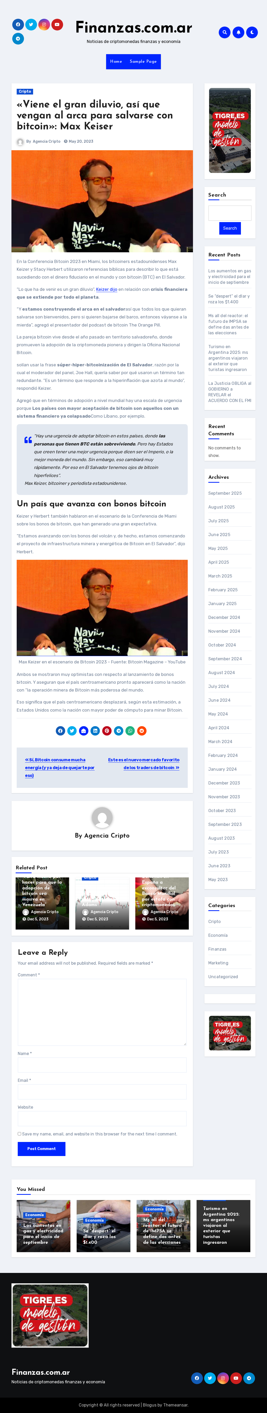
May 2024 (218, 714)
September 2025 (225, 493)
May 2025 (218, 548)
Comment (29, 974)
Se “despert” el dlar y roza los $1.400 (99, 1237)
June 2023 (219, 865)
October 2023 (222, 810)
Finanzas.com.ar (133, 28)
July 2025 (218, 520)
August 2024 (221, 672)
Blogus (149, 1405)
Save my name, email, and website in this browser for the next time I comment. (99, 1134)
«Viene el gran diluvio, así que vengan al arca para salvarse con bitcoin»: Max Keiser (95, 116)
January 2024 (222, 769)
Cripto (25, 91)
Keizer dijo (106, 289)
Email (24, 1080)
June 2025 (219, 534)
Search (217, 195)
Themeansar (175, 1405)
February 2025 (223, 589)
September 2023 (225, 824)
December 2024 (224, 617)
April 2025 (218, 562)
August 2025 (221, 507)
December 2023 (224, 783)
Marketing (218, 962)
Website (25, 1107)
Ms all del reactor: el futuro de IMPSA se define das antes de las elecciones (162, 1231)
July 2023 (218, 852)
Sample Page (143, 62)
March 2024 (220, 741)
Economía (218, 935)
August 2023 (221, 838)
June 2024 (219, 700)
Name (25, 1053)
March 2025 (220, 576)
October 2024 (222, 645)
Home (116, 62)
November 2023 (224, 796)
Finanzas (217, 949)
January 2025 (222, 603)
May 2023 (218, 879)
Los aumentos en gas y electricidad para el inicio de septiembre (229, 276)
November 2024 (224, 631)
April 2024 (218, 727)
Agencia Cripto (46, 141)
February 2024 (223, 755)
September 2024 (225, 658)
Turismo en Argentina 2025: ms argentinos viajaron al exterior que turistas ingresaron (228, 358)
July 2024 (218, 686)
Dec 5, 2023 (37, 919)
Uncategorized (223, 976)
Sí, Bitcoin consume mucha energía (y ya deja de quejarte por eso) (60, 767)
